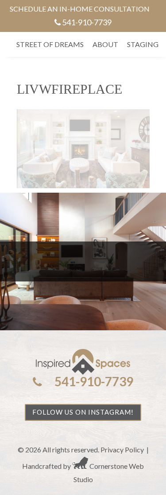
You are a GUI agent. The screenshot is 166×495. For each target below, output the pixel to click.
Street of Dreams (50, 44)
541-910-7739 (87, 22)
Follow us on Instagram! (83, 412)
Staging (142, 44)
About (105, 44)
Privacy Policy (122, 449)
